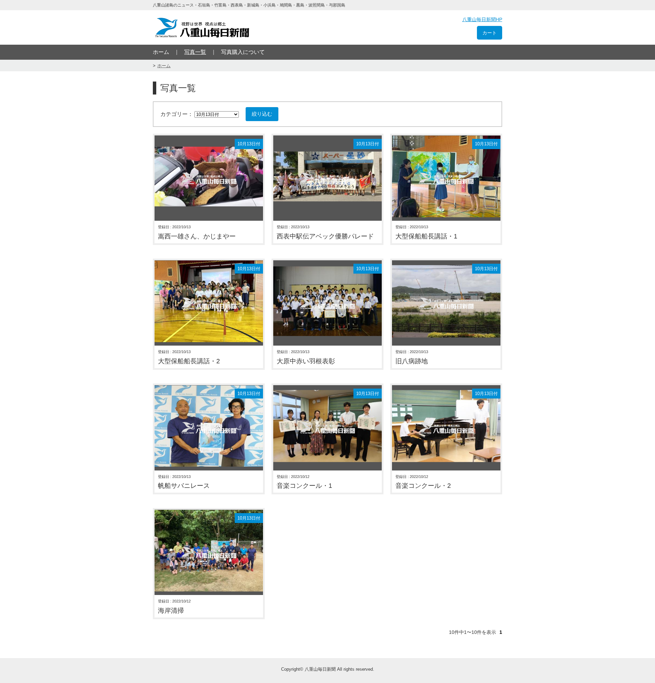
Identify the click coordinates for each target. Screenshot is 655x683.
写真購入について (243, 52)
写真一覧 (195, 52)
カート (489, 32)
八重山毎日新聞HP (482, 19)
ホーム (161, 52)
